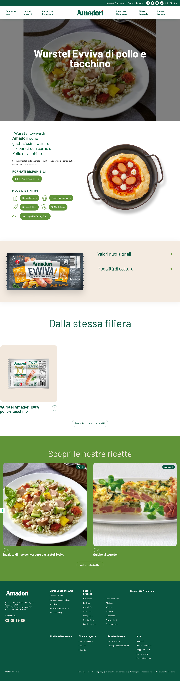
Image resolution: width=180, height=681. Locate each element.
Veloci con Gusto (112, 599)
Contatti (140, 641)
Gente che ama (11, 12)
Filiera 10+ (82, 646)
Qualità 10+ (87, 607)
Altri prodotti (111, 620)
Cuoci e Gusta (88, 620)
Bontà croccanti (89, 624)
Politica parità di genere (165, 672)
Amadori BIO (88, 611)
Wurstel (109, 607)
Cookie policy (97, 672)
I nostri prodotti (28, 12)
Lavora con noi (142, 654)
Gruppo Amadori (136, 3)
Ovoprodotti (111, 616)
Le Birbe (86, 603)
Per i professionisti (144, 658)
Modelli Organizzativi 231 (59, 608)
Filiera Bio (82, 650)
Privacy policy (83, 672)
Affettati (109, 603)
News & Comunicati (116, 3)
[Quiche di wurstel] (135, 509)
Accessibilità (147, 672)
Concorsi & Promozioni (47, 12)
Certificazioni (55, 604)
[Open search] (175, 3)
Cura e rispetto (114, 641)
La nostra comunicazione (60, 600)
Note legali (134, 672)
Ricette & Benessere (121, 12)
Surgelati (109, 611)
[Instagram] (148, 3)
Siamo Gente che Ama (61, 590)
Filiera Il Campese (86, 641)
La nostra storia (56, 595)
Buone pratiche (112, 624)
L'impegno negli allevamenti (118, 646)
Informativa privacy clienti (116, 672)
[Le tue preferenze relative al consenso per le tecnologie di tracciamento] (2, 510)
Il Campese (87, 599)
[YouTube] (157, 3)
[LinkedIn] (162, 3)
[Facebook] (152, 3)
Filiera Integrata (143, 12)
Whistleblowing (56, 612)
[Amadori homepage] (90, 13)
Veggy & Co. (88, 616)
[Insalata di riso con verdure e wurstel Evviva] (45, 509)
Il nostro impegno (161, 12)
